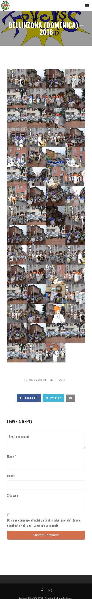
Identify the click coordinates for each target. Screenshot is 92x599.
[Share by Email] (70, 398)
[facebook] (42, 591)
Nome (11, 456)
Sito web (12, 495)
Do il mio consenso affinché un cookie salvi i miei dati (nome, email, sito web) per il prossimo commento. (44, 523)
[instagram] (50, 591)
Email (11, 475)
